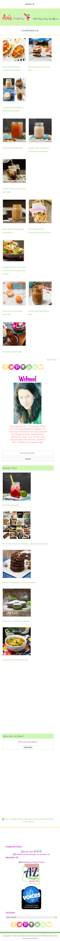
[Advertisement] (30, 699)
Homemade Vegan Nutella (12, 352)
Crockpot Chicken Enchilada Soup (15, 660)
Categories (29, 31)
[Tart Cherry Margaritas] (16, 487)
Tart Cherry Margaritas (10, 505)
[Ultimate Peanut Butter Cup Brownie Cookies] (19, 564)
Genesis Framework (30, 938)
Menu (29, 4)
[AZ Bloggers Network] (31, 884)
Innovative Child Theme (26, 936)
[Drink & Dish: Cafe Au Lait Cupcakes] (16, 603)
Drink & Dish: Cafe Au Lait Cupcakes (16, 621)
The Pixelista (43, 936)
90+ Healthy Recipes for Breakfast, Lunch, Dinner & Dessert (24, 544)
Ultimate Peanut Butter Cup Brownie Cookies (19, 582)
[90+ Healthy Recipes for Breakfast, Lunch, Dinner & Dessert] (24, 526)
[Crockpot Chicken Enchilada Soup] (16, 642)
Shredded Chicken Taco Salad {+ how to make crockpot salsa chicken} (13, 270)
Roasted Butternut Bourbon (12, 148)
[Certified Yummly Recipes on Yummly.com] (31, 854)
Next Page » (52, 359)
